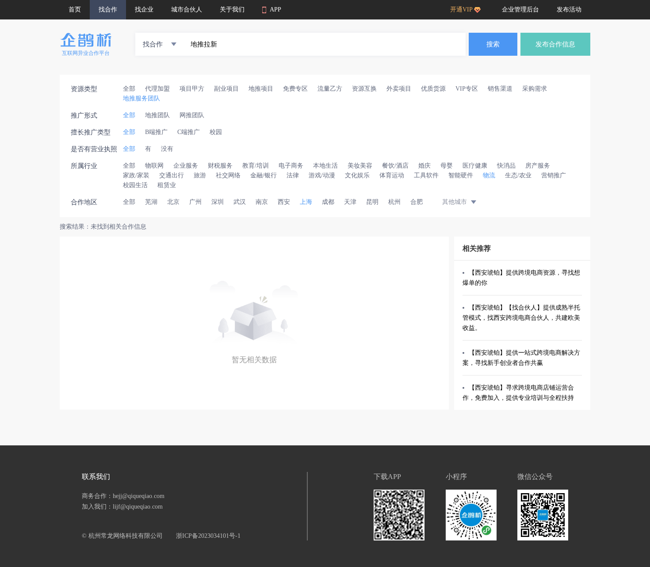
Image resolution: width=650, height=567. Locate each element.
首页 (75, 9)
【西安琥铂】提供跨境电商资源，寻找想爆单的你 (521, 277)
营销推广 (553, 175)
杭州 (394, 202)
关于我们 (232, 9)
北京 (173, 202)
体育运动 (391, 175)
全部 (129, 88)
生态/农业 (518, 175)
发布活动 (569, 9)
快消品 (506, 165)
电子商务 (291, 165)
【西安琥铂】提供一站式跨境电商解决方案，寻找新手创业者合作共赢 (521, 357)
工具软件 (426, 175)
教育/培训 (255, 165)
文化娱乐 (357, 175)
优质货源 (433, 88)
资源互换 (364, 88)
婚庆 (424, 165)
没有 (167, 149)
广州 (195, 202)
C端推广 (188, 132)
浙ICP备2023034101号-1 (208, 536)
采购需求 (534, 88)
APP (275, 9)
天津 (350, 202)
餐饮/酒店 (395, 165)
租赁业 (166, 185)
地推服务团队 (141, 98)
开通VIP (461, 9)
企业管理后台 (520, 9)
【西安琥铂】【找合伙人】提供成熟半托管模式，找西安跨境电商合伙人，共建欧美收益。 (521, 317)
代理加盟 (157, 88)
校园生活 (135, 185)
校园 (216, 132)
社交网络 (228, 175)
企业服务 (185, 165)
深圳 (217, 202)
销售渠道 (500, 88)
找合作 (108, 9)
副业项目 (226, 88)
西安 (284, 202)
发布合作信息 (555, 44)
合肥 (416, 202)
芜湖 (151, 202)
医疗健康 (475, 165)
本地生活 (325, 165)
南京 (262, 202)
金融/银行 (263, 175)
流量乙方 (329, 88)
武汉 (239, 202)
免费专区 (295, 88)
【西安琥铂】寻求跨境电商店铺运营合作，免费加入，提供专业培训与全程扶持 (518, 392)
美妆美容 (360, 165)
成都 (328, 202)
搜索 (493, 44)
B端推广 (156, 132)
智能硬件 (460, 175)
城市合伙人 (186, 9)
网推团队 (192, 115)
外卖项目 (398, 88)
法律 (293, 175)
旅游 (200, 175)
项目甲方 (192, 88)
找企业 (144, 9)
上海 (306, 202)
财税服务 (220, 165)
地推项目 (261, 88)
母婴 (446, 165)
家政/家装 (136, 175)
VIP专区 (466, 88)
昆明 (372, 202)
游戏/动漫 (322, 175)
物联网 (154, 165)
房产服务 (537, 165)
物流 (489, 175)
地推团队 (157, 115)
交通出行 (171, 175)
